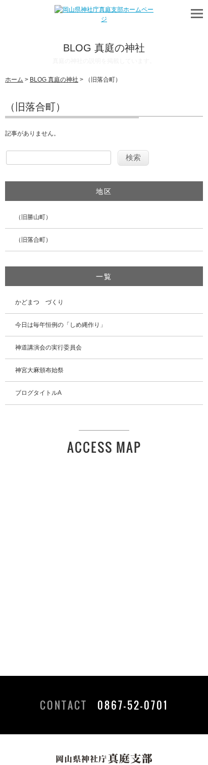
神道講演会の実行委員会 (48, 347)
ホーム (14, 79)
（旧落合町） (33, 239)
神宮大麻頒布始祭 (39, 370)
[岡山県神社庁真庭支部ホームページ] (104, 19)
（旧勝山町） (33, 217)
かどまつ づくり (39, 302)
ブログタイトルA (38, 392)
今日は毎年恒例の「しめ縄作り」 (60, 324)
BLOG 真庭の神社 (54, 79)
